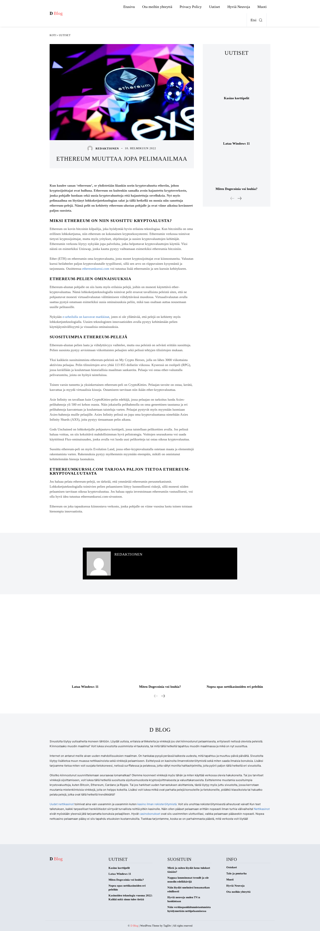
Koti (53, 35)
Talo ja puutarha (236, 873)
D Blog (134, 925)
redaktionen (107, 148)
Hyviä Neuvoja (235, 885)
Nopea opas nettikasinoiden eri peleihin (235, 686)
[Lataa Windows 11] (236, 122)
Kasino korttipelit (236, 98)
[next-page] (239, 198)
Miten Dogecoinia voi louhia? (236, 189)
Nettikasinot (262, 809)
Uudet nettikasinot (62, 804)
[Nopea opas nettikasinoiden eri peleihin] (234, 644)
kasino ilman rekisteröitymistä (156, 804)
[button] (258, 20)
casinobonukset (149, 813)
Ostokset (231, 867)
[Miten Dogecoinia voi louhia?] (236, 168)
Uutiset (65, 35)
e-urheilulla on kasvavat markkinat (86, 317)
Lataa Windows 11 (236, 143)
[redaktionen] (91, 148)
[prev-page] (232, 198)
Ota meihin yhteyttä (238, 891)
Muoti (230, 879)
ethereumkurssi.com (95, 268)
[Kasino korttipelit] (236, 77)
